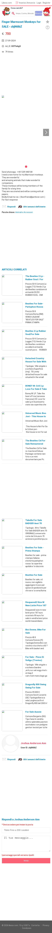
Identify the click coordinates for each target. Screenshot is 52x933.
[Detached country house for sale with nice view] (12, 367)
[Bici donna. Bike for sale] (12, 638)
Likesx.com (7, 3)
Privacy (46, 925)
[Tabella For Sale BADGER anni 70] (12, 529)
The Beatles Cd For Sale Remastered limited (35, 443)
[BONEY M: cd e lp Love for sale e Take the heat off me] (12, 394)
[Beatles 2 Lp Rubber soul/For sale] (12, 340)
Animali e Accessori (24, 212)
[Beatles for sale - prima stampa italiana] (12, 556)
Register (46, 3)
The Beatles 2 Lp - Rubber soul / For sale (34, 279)
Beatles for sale (33, 575)
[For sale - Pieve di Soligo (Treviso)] (12, 666)
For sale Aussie (33, 712)
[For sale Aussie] (12, 721)
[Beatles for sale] (12, 584)
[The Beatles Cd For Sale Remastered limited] (12, 449)
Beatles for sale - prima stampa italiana (34, 550)
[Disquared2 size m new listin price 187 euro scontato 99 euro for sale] (12, 611)
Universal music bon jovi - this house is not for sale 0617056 (36, 416)
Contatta (35, 925)
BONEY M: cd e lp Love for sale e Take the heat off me (36, 389)
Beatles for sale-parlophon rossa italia (34, 306)
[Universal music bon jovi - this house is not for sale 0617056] (12, 422)
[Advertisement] (22, 74)
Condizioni (26, 928)
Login (39, 3)
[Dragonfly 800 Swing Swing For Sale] (12, 693)
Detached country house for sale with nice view (35, 361)
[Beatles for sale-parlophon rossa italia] (12, 312)
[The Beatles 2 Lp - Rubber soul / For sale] (12, 285)
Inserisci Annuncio (27, 3)
